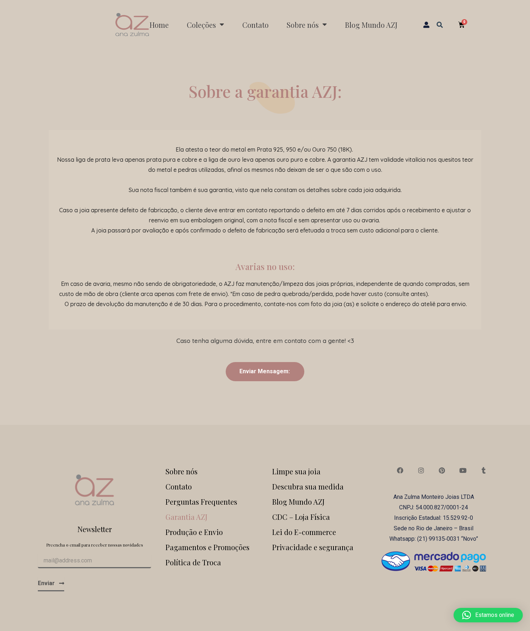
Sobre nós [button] (303, 25)
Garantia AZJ (186, 517)
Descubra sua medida (308, 486)
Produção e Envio (194, 532)
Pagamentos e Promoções (207, 547)
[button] (440, 24)
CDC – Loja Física (301, 517)
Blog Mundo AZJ (371, 25)
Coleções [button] (201, 25)
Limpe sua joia (296, 471)
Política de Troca (193, 562)
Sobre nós (181, 471)
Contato (255, 25)
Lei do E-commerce (304, 532)
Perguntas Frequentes (201, 501)
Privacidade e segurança (312, 547)
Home (159, 25)
